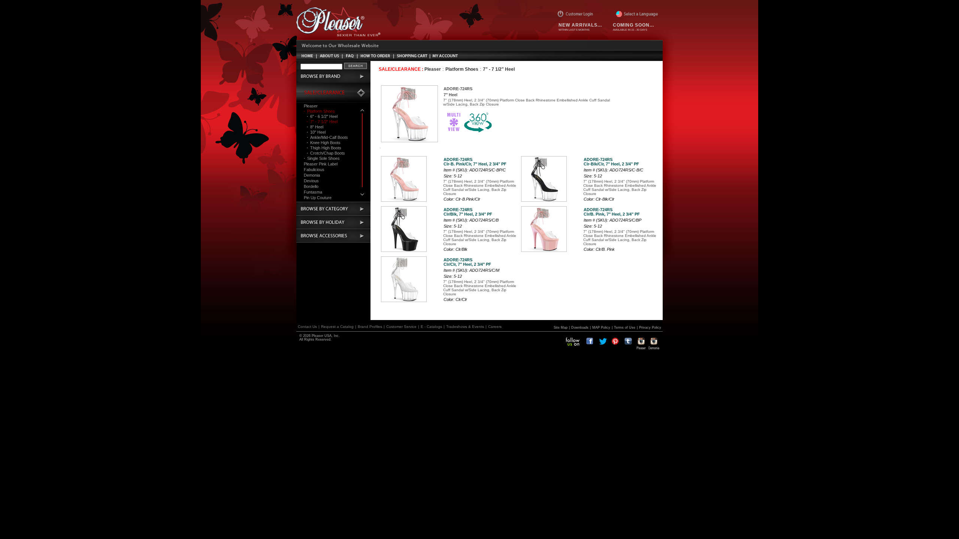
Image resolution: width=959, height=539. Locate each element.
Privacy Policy (650, 327)
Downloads (580, 327)
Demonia (312, 175)
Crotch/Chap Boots (326, 153)
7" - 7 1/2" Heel (322, 121)
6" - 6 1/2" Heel (322, 116)
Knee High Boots (324, 142)
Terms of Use (624, 327)
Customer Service (401, 327)
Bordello (311, 186)
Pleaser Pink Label (321, 164)
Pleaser (311, 106)
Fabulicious (314, 169)
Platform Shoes (319, 111)
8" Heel (315, 127)
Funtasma (313, 192)
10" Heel (316, 132)
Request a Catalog (337, 327)
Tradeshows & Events (465, 327)
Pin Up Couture (318, 197)
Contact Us (307, 327)
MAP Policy (601, 327)
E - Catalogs (431, 327)
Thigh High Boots (324, 148)
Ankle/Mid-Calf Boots (327, 137)
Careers (495, 327)
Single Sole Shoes (322, 158)
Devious (311, 181)
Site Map (561, 327)
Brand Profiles (370, 327)
